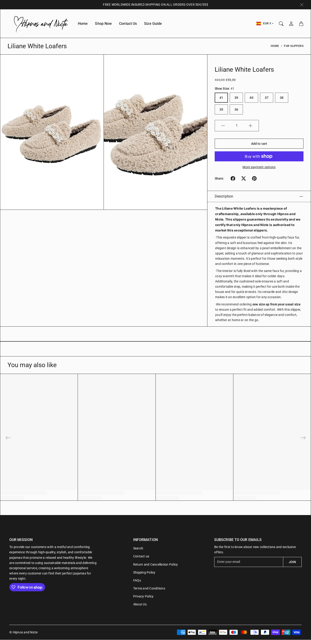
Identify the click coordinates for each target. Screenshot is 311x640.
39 (236, 97)
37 (266, 97)
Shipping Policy (144, 572)
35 (221, 109)
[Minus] (223, 125)
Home (83, 23)
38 (281, 97)
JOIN (292, 562)
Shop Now (103, 23)
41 (221, 97)
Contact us (141, 556)
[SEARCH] (281, 24)
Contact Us (128, 23)
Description (224, 196)
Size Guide (153, 23)
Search (138, 548)
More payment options (258, 167)
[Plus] (250, 125)
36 (236, 109)
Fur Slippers (293, 46)
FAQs (137, 580)
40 (251, 97)
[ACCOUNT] (291, 24)
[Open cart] (301, 24)
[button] (233, 178)
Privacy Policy (143, 596)
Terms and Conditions (149, 588)
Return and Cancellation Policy (155, 564)
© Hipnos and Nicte (23, 632)
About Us (140, 604)
